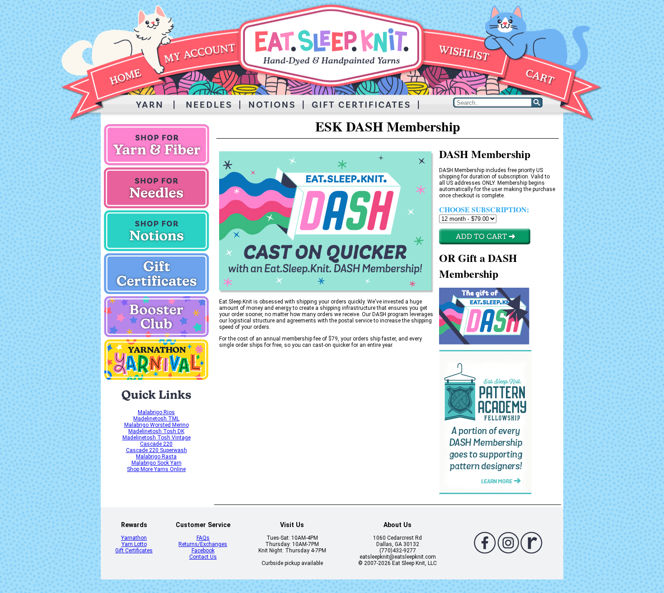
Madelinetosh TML (156, 419)
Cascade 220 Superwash (156, 450)
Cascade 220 (156, 444)
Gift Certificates (134, 550)
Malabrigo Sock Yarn (156, 463)
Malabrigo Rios (156, 412)
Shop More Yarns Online (156, 469)
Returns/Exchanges (202, 544)
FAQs (203, 538)
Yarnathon (134, 538)
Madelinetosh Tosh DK (156, 431)
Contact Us (203, 557)
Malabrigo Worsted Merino (156, 425)
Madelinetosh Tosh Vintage (156, 437)
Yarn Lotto (134, 544)
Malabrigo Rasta (156, 456)
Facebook (203, 550)
